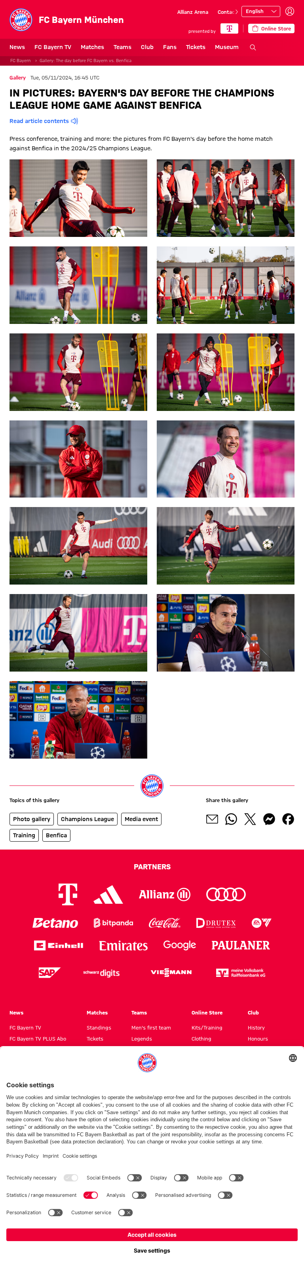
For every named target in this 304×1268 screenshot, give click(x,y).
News (17, 47)
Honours (258, 1038)
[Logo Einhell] (58, 945)
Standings (99, 1027)
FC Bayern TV (52, 47)
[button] (78, 198)
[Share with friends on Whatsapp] (231, 819)
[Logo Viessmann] (171, 972)
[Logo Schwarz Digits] (101, 972)
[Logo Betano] (55, 923)
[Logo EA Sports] (261, 923)
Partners (152, 867)
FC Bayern (20, 60)
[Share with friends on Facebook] (288, 819)
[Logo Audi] (226, 894)
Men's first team (151, 1027)
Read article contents (39, 121)
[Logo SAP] (50, 972)
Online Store (207, 1012)
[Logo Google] (179, 945)
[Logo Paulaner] (241, 945)
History (256, 1027)
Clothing (201, 1038)
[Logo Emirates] (123, 945)
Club (147, 47)
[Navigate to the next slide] (236, 11)
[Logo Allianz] (164, 894)
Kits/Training (207, 1027)
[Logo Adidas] (108, 894)
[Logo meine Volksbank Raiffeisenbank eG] (240, 973)
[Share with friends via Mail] (212, 819)
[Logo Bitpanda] (113, 923)
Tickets (195, 47)
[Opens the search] (253, 47)
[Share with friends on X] (250, 819)
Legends (141, 1038)
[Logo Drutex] (216, 923)
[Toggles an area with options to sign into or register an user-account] (289, 11)
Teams (122, 47)
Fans (170, 47)
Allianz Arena (192, 12)
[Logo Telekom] (68, 894)
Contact (227, 12)
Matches (92, 47)
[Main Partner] (229, 28)
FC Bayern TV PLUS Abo (38, 1038)
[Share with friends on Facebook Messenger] (269, 819)
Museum (227, 47)
